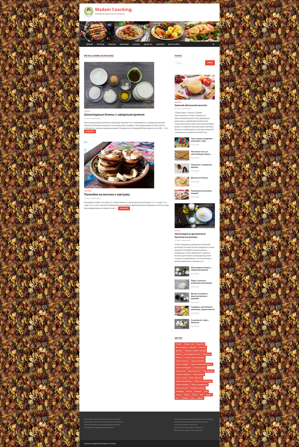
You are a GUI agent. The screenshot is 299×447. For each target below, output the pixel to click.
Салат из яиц (180, 371)
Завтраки (124, 44)
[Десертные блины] (182, 186)
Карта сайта (174, 44)
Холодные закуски (198, 388)
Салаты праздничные (199, 384)
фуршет (200, 398)
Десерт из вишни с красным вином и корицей (199, 296)
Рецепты (179, 357)
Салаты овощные (182, 384)
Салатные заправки (183, 374)
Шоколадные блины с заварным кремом (114, 114)
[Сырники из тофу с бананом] (182, 328)
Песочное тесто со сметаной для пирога (201, 152)
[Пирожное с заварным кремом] (182, 173)
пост (177, 398)
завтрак (179, 395)
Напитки (160, 44)
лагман (194, 395)
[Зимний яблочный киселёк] (195, 100)
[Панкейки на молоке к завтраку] (127, 166)
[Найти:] (195, 62)
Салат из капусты (182, 361)
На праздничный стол (192, 354)
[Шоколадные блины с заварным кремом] (127, 86)
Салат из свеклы (200, 368)
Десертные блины (199, 178)
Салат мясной (208, 371)
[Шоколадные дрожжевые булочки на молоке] (195, 228)
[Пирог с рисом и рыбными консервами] (182, 289)
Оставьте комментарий (92, 118)
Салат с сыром (181, 378)
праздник (185, 398)
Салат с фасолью (195, 378)
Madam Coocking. (114, 9)
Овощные (206, 354)
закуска (187, 395)
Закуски (112, 44)
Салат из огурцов (182, 364)
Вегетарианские (182, 347)
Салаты (136, 44)
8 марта (179, 344)
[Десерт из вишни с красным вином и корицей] (182, 302)
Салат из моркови (197, 361)
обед (201, 395)
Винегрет (193, 347)
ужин (193, 398)
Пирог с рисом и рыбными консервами (201, 281)
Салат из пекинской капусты (201, 364)
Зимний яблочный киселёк (191, 105)
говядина (197, 391)
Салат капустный (194, 371)
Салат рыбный (198, 374)
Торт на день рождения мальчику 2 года (201, 139)
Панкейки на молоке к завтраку (107, 194)
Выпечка (202, 347)
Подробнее (90, 131)
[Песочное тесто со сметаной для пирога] (182, 160)
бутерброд (180, 391)
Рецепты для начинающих (195, 357)
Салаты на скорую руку (203, 381)
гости (206, 391)
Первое (89, 44)
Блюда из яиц (189, 344)
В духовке (200, 344)
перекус (209, 395)
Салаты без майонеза (184, 381)
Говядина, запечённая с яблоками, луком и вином (203, 308)
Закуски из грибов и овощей (195, 351)
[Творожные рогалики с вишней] (182, 199)
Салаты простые (182, 388)
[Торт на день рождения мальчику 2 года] (182, 147)
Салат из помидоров (183, 368)
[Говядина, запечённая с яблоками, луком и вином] (182, 315)
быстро (189, 391)
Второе (100, 44)
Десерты (148, 44)
